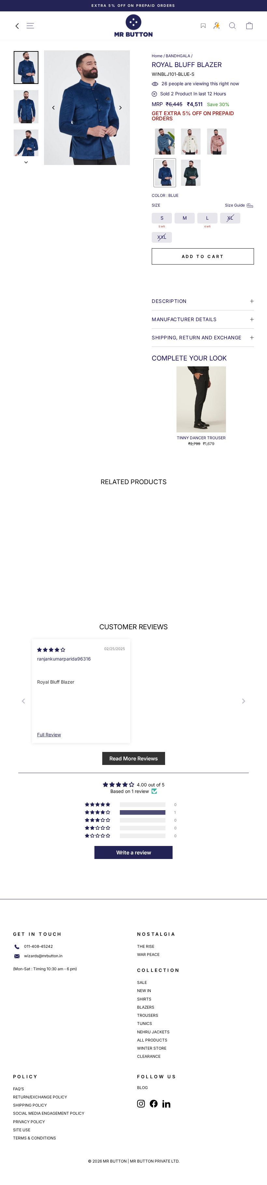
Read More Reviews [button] (133, 758)
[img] (51, 649)
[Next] (120, 107)
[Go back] (17, 26)
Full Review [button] (49, 734)
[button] (164, 141)
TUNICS (144, 1023)
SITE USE (21, 1129)
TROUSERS (147, 1015)
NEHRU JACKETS (153, 1031)
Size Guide (235, 205)
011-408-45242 (38, 946)
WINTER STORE (151, 1048)
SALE (142, 982)
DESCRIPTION (169, 301)
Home (157, 55)
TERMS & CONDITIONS (34, 1138)
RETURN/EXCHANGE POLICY (40, 1097)
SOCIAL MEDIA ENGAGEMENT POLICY (48, 1113)
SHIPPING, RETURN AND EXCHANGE (197, 337)
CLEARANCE (149, 1056)
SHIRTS (144, 999)
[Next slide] (243, 701)
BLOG (142, 1087)
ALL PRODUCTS (152, 1040)
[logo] (133, 25)
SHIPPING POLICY (30, 1105)
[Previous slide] (23, 701)
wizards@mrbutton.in (43, 956)
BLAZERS (145, 1007)
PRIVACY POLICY (29, 1121)
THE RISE (145, 946)
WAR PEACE (148, 954)
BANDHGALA (178, 55)
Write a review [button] (133, 852)
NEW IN (144, 990)
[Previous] (53, 107)
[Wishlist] (203, 26)
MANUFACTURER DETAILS (184, 319)
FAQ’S (18, 1088)
